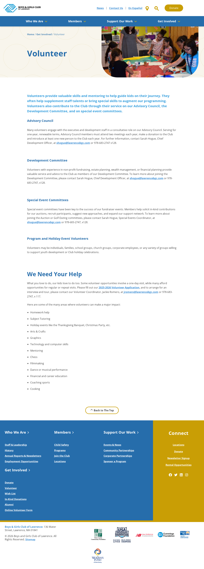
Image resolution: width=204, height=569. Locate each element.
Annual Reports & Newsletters (23, 455)
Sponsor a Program (115, 461)
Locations (60, 461)
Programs (60, 450)
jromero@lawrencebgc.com (141, 292)
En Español (135, 8)
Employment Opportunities (21, 461)
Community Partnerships (119, 450)
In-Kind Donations (15, 499)
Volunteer (11, 488)
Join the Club (62, 455)
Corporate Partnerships (118, 455)
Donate (173, 8)
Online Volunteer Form (19, 510)
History (9, 450)
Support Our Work (120, 432)
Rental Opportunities (178, 464)
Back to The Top (104, 410)
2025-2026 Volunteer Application (119, 287)
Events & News (112, 444)
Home (30, 34)
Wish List (10, 493)
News (100, 8)
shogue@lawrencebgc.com (73, 143)
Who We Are (15, 432)
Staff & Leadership (16, 444)
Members (62, 432)
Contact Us (116, 8)
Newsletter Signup (178, 458)
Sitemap (30, 539)
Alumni (9, 504)
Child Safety (61, 444)
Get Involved (44, 34)
